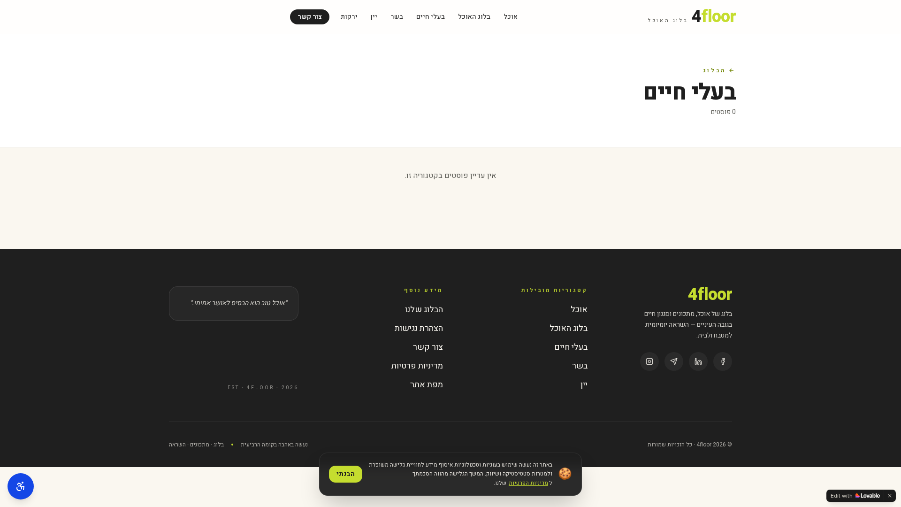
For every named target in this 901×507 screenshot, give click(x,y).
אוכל (511, 17)
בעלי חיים (430, 17)
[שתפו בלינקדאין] (698, 361)
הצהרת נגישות (419, 328)
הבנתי (345, 474)
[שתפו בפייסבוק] (722, 361)
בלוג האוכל (474, 17)
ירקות (349, 17)
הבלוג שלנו (424, 309)
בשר (396, 17)
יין (374, 17)
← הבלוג (719, 70)
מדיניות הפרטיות (528, 483)
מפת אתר (426, 384)
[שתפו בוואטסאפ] (673, 361)
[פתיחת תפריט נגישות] (21, 486)
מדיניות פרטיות (417, 366)
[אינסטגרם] (649, 361)
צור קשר (310, 17)
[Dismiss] (889, 495)
